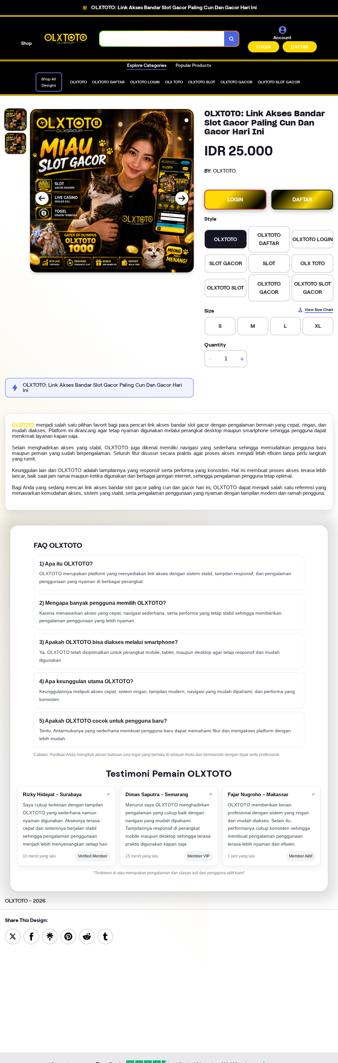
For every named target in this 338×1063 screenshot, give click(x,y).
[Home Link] (65, 39)
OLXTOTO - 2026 (25, 901)
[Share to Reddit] (87, 936)
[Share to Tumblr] (105, 936)
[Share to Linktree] (50, 936)
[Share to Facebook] (31, 936)
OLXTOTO (23, 425)
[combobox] (162, 38)
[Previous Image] (42, 198)
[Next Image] (182, 198)
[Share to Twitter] (13, 936)
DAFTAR (299, 46)
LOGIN (263, 46)
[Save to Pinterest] (68, 936)
